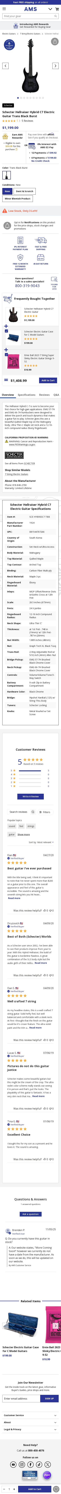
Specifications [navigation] (26, 395)
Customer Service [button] (14, 1415)
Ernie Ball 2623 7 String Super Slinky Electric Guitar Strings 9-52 (39, 358)
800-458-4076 (36, 1450)
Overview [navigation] (8, 395)
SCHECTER (29, 463)
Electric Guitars (8, 33)
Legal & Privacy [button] (12, 1429)
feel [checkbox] (21, 826)
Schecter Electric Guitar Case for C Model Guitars (38, 333)
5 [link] (17, 120)
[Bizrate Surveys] (33, 1477)
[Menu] (4, 9)
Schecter (8, 105)
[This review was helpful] (45, 910)
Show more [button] (24, 834)
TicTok (39, 1464)
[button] (57, 9)
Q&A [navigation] (56, 395)
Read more (14, 898)
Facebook (30, 1464)
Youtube (13, 1464)
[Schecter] (14, 460)
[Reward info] (16, 149)
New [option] (7, 191)
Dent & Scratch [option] (24, 191)
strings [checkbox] (31, 826)
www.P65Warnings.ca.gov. (22, 444)
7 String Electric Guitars (30, 33)
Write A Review (31, 796)
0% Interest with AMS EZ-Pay (46, 146)
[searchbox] (19, 811)
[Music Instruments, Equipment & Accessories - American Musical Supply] (30, 9)
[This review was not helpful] (50, 910)
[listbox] (30, 175)
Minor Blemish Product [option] (17, 198)
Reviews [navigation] (44, 395)
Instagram (22, 1464)
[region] (30, 771)
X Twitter (48, 1464)
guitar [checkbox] (12, 834)
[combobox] (30, 16)
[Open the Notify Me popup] (7, 225)
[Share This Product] (55, 41)
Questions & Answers (30, 1199)
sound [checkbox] (12, 826)
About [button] (7, 1422)
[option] (6, 175)
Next (55, 1326)
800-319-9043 (27, 285)
